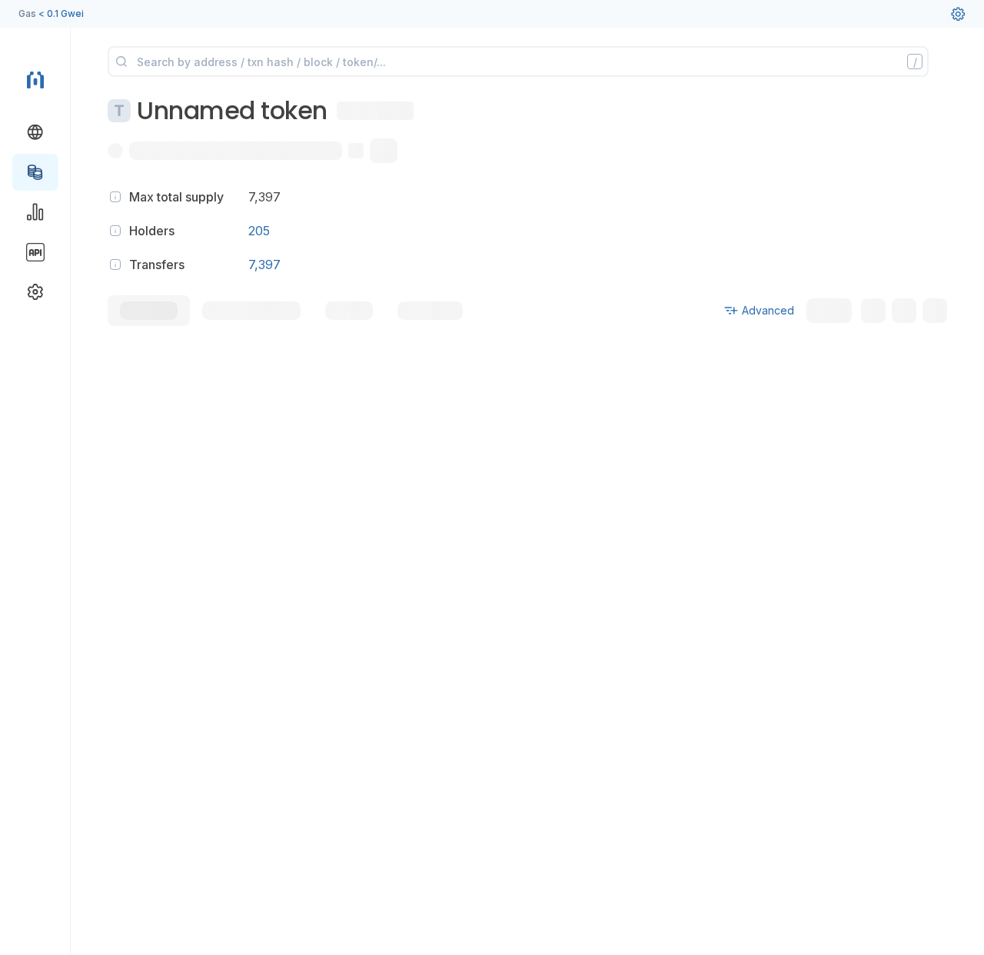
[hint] (115, 197)
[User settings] (958, 14)
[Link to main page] (35, 78)
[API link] (35, 252)
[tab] (149, 310)
